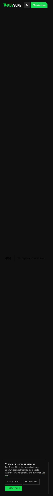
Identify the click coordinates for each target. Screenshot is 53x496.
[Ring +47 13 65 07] (27, 5)
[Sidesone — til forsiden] (13, 5)
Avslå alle (13, 482)
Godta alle (13, 488)
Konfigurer (31, 482)
